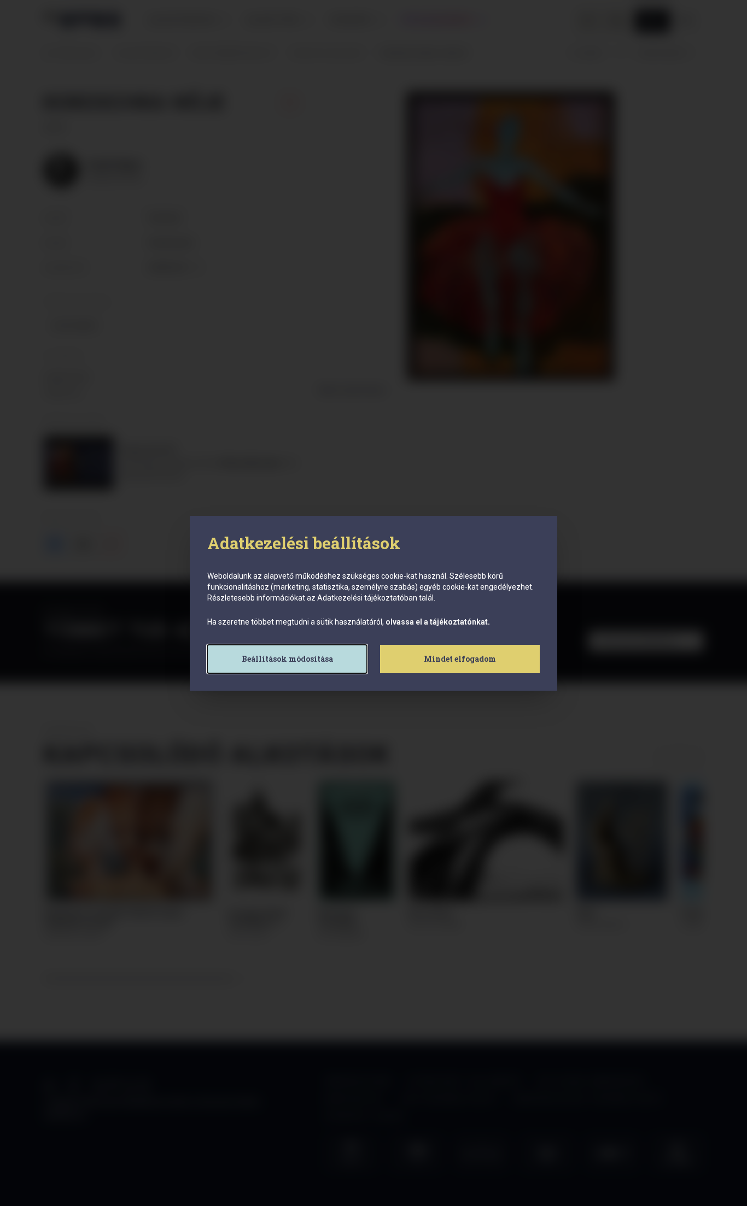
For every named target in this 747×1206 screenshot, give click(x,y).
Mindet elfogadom (460, 659)
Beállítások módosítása (287, 659)
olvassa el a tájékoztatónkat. (438, 621)
